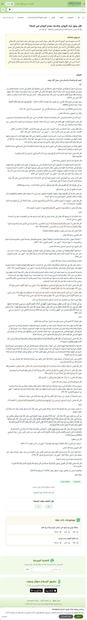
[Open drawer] (2, 3)
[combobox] (48, 10)
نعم (49, 506)
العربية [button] (8, 4)
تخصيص (4, 616)
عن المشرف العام (46, 601)
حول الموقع (56, 601)
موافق (79, 616)
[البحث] (3, 9)
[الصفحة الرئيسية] (78, 17)
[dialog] (42, 613)
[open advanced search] (9, 9)
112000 (46, 470)
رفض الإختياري (66, 616)
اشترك (27, 569)
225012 (34, 470)
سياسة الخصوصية (33, 601)
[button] (76, 532)
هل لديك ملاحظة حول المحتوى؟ (43, 492)
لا (38, 506)
